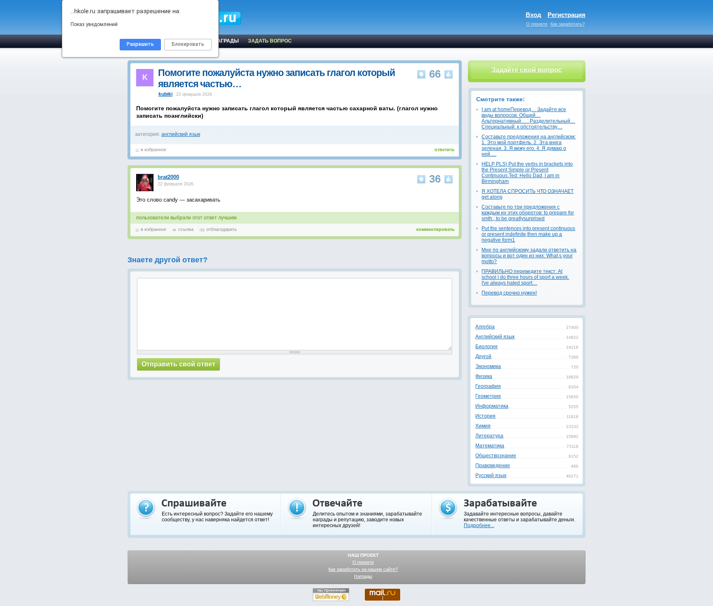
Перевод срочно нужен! (509, 293)
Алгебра (485, 327)
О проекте (537, 23)
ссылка (186, 229)
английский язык (180, 134)
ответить (444, 149)
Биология (486, 346)
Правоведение (492, 465)
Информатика (491, 406)
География (488, 386)
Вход (533, 14)
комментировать (435, 229)
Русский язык (490, 475)
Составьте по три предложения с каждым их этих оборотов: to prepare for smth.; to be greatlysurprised (528, 212)
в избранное (153, 149)
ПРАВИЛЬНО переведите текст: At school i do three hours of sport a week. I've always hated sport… (525, 277)
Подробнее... (479, 525)
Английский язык (495, 337)
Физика (483, 376)
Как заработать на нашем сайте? (363, 569)
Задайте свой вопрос (526, 70)
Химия (483, 426)
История (485, 416)
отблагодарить (221, 229)
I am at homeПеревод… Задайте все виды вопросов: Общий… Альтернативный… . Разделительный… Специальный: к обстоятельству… (528, 118)
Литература (489, 436)
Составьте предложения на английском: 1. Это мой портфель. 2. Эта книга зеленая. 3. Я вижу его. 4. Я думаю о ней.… (529, 145)
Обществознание (495, 456)
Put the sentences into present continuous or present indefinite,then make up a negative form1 (528, 234)
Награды (363, 576)
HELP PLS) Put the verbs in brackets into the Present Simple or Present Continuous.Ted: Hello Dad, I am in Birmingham (527, 172)
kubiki (165, 94)
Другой (483, 356)
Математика (489, 446)
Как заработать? (567, 23)
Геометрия (488, 396)
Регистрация (567, 14)
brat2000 (168, 177)
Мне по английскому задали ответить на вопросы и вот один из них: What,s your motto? (529, 255)
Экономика (488, 366)
